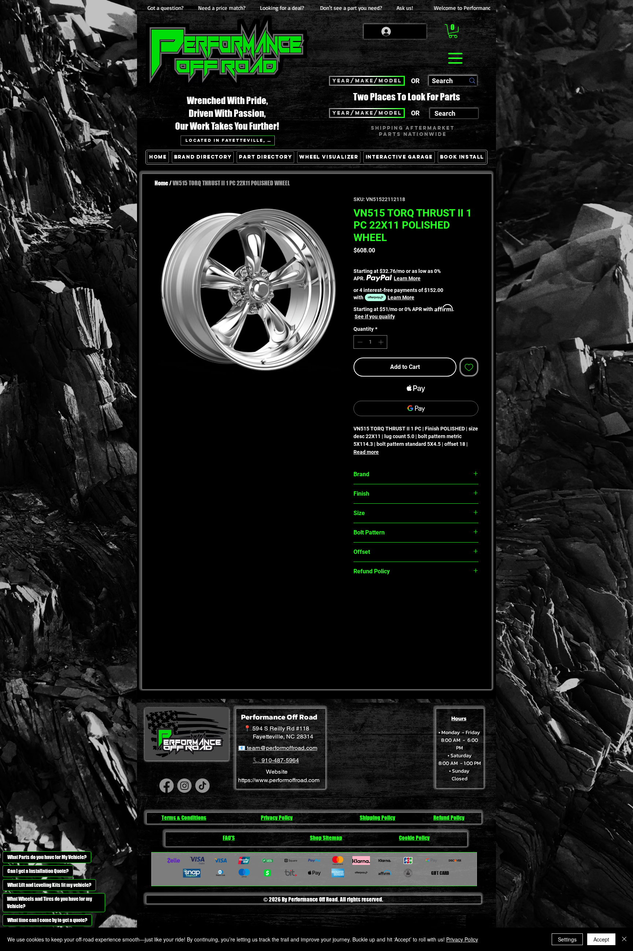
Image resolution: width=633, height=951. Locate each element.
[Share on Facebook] (358, 597)
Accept (601, 939)
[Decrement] (359, 342)
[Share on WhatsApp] (386, 597)
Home (161, 183)
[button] (453, 31)
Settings (567, 939)
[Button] (471, 191)
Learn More (407, 278)
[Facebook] (166, 785)
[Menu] (455, 58)
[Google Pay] (415, 408)
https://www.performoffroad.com (278, 780)
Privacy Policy (462, 939)
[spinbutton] (370, 342)
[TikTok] (202, 785)
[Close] (624, 939)
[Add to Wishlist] (468, 367)
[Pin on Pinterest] (372, 597)
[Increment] (381, 342)
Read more (366, 452)
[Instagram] (184, 785)
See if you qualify (375, 316)
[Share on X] (400, 597)
